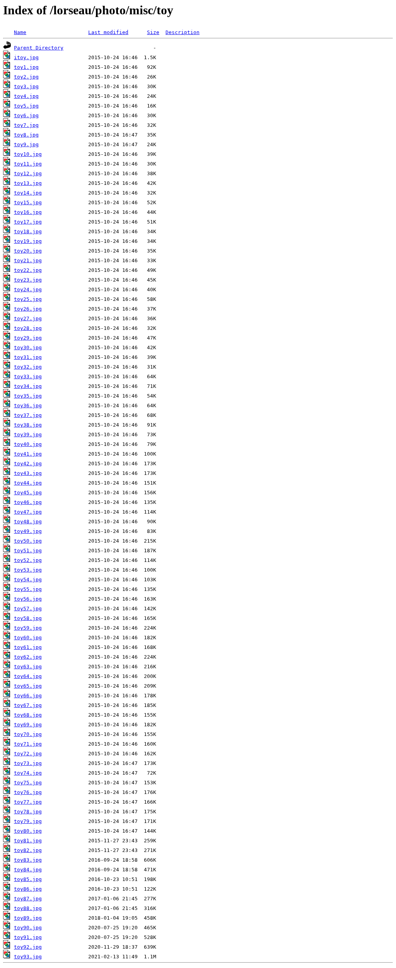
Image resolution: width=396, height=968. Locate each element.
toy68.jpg (28, 715)
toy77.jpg (28, 802)
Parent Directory (38, 48)
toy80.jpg (28, 831)
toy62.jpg (28, 657)
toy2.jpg (26, 77)
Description (183, 32)
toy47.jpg (28, 512)
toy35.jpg (28, 396)
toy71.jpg (28, 744)
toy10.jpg (28, 154)
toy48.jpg (28, 521)
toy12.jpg (28, 173)
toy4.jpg (26, 96)
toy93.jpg (28, 956)
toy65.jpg (28, 686)
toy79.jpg (28, 821)
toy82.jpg (28, 850)
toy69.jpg (28, 724)
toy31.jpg (28, 357)
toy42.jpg (28, 463)
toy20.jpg (28, 251)
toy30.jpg (28, 347)
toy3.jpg (26, 86)
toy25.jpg (28, 299)
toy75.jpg (28, 782)
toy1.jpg (26, 67)
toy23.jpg (28, 280)
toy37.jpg (28, 415)
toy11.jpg (28, 164)
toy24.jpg (28, 289)
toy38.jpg (28, 425)
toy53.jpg (28, 570)
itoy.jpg (26, 57)
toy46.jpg (28, 502)
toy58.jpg (28, 618)
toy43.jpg (28, 473)
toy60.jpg (28, 637)
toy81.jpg (28, 840)
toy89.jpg (28, 918)
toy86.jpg (28, 889)
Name (20, 32)
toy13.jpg (28, 183)
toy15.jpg (28, 202)
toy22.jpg (28, 270)
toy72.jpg (28, 753)
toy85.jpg (28, 879)
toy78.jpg (28, 811)
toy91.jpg (28, 937)
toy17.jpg (28, 222)
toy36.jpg (28, 405)
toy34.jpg (28, 386)
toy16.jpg (28, 212)
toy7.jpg (26, 125)
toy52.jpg (28, 560)
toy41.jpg (28, 454)
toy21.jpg (28, 260)
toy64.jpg (28, 676)
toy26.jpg (28, 309)
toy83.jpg (28, 860)
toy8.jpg (26, 135)
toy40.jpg (28, 444)
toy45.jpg (28, 492)
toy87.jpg (28, 898)
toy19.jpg (28, 241)
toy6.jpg (26, 115)
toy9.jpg (26, 144)
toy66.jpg (28, 695)
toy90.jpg (28, 927)
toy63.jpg (28, 666)
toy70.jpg (28, 734)
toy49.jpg (28, 531)
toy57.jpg (28, 608)
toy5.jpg (26, 106)
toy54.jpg (28, 579)
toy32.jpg (28, 367)
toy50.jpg (28, 541)
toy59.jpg (28, 628)
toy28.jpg (28, 328)
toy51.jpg (28, 550)
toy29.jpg (28, 338)
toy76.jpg (28, 792)
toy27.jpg (28, 318)
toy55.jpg (28, 589)
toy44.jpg (28, 483)
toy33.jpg (28, 376)
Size (153, 32)
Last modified (108, 32)
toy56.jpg (28, 599)
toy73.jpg (28, 763)
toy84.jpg (28, 869)
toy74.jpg (28, 773)
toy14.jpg (28, 193)
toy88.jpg (28, 908)
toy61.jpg (28, 647)
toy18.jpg (28, 231)
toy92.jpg (28, 947)
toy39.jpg (28, 434)
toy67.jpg (28, 705)
